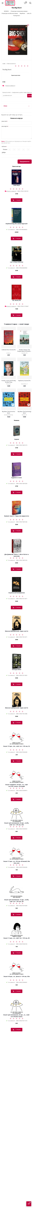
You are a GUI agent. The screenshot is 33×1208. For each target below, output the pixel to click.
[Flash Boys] (16, 177)
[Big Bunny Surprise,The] (24, 368)
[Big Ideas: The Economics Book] (8, 399)
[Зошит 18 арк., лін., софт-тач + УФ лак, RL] (16, 738)
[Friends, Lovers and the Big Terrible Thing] (8, 368)
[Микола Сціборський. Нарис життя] (16, 699)
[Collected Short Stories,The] (8, 337)
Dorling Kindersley (8, 415)
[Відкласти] (28, 25)
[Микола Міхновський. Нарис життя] (16, 622)
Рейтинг (4, 146)
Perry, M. (8, 384)
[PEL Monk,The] (16, 292)
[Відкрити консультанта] (28, 1203)
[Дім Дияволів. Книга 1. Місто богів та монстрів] (16, 546)
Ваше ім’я (4, 121)
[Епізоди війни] (16, 661)
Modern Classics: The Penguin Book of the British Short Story (24, 350)
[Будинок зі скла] (16, 469)
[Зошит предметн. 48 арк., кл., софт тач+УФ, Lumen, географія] (16, 776)
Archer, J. (8, 353)
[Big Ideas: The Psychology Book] (24, 399)
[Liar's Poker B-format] (16, 253)
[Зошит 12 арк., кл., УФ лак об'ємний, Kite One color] (16, 853)
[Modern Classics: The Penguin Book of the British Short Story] (24, 337)
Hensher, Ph (24, 353)
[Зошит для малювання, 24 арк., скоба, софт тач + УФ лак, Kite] (16, 814)
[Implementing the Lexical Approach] (16, 215)
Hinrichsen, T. (24, 384)
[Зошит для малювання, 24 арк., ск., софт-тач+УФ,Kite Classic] (16, 1006)
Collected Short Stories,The (9, 349)
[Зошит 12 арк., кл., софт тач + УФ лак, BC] (16, 929)
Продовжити (24, 161)
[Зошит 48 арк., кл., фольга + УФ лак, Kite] (16, 968)
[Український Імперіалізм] (16, 584)
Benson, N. (24, 415)
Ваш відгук (5, 126)
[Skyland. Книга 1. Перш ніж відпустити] (16, 507)
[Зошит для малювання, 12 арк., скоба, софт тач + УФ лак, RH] (16, 891)
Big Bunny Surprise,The (24, 380)
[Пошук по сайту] (30, 3)
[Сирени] (16, 431)
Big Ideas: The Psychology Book (24, 412)
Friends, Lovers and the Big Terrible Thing (8, 381)
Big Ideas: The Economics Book (8, 412)
